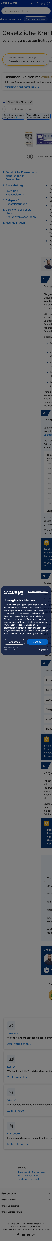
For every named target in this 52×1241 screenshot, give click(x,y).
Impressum (43, 650)
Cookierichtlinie (10, 650)
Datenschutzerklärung (13, 647)
